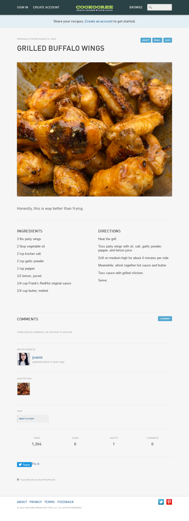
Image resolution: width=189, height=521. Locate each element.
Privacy (36, 502)
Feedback (65, 502)
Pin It (35, 464)
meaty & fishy (26, 419)
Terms (49, 502)
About (22, 502)
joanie (37, 358)
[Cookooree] (94, 14)
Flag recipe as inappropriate (38, 480)
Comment (165, 319)
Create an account (99, 21)
